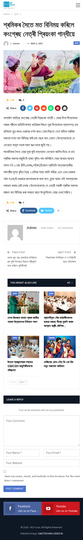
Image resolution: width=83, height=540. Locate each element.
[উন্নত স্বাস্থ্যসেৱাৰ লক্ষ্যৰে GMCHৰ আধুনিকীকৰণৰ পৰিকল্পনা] (23, 347)
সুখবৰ (77, 43)
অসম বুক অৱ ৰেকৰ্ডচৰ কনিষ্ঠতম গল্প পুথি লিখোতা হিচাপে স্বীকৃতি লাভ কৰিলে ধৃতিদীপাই (22, 261)
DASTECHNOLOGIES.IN (50, 533)
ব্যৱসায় (52, 338)
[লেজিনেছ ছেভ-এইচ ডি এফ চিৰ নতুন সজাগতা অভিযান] (60, 347)
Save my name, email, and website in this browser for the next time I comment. (42, 478)
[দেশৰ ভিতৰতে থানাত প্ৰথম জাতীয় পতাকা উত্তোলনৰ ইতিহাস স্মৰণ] (23, 302)
